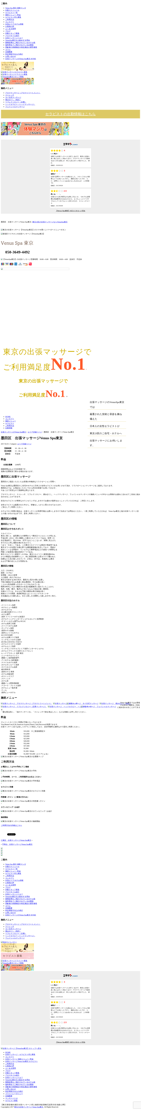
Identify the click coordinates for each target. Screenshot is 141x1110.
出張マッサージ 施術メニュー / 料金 (19, 1059)
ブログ (8, 31)
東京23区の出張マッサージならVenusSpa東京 (50, 222)
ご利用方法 (9, 19)
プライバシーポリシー (14, 1094)
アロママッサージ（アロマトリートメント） (23, 93)
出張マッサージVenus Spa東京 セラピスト (21, 1061)
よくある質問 (10, 29)
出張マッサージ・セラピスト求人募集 (20, 1054)
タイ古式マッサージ (13, 97)
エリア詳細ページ (35, 432)
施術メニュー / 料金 (13, 15)
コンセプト (9, 22)
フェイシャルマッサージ (15, 107)
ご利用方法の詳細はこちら (11, 825)
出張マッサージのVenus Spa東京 (13, 432)
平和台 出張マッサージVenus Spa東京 (17, 844)
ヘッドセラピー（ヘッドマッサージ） (20, 104)
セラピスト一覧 (11, 13)
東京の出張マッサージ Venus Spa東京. (29, 1107)
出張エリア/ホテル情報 (14, 24)
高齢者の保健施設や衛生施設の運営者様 (21, 47)
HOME (8, 417)
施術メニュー (10, 421)
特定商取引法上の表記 (14, 54)
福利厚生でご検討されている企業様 (19, 45)
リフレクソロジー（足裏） (15, 102)
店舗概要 (8, 52)
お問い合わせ (10, 56)
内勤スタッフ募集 (12, 33)
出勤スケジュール (12, 10)
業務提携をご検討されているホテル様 (20, 43)
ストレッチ (9, 95)
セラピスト (9, 423)
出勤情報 (8, 428)
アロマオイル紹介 (12, 36)
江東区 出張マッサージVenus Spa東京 (16, 840)
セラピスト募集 (11, 1101)
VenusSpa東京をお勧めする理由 (17, 40)
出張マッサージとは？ (14, 38)
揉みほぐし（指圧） (13, 100)
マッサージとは (11, 1098)
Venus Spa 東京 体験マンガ (15, 8)
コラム (8, 49)
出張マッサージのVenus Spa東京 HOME (20, 59)
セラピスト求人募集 (13, 17)
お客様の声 (9, 26)
